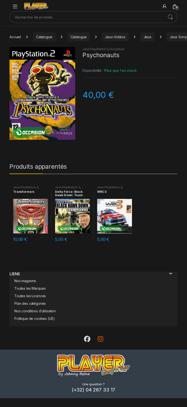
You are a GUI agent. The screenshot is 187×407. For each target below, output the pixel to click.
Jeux (147, 37)
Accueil (15, 37)
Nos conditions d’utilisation (35, 311)
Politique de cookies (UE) (34, 318)
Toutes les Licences (30, 296)
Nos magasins (25, 281)
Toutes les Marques (30, 288)
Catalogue (44, 37)
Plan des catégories (30, 303)
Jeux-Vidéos (115, 37)
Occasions (117, 49)
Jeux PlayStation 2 (95, 49)
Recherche (170, 17)
